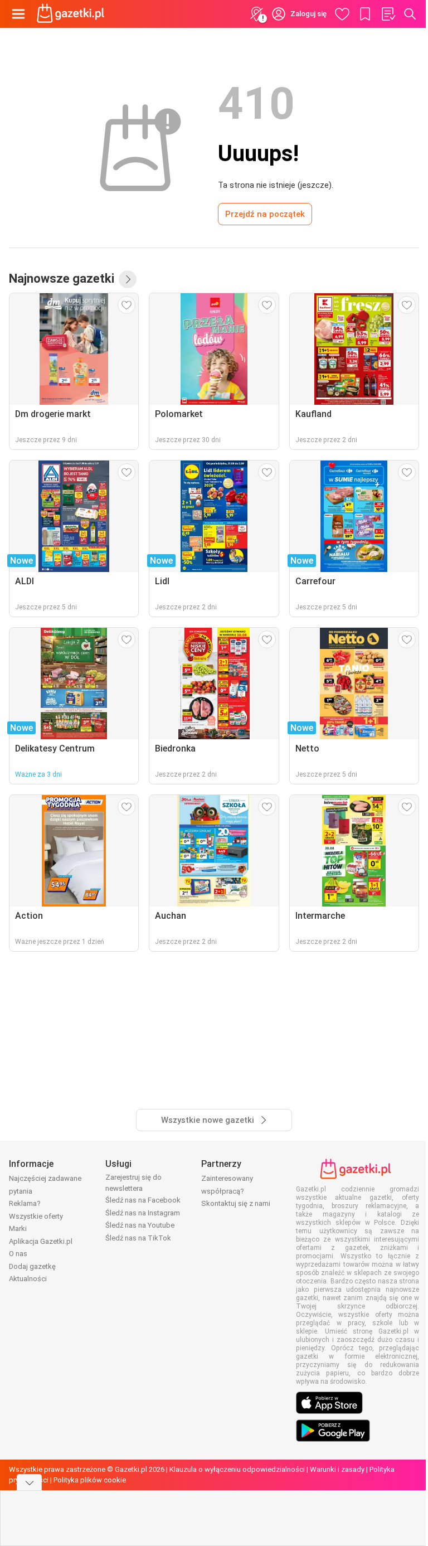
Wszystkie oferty (36, 1216)
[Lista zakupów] (388, 14)
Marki (18, 1228)
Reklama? (25, 1203)
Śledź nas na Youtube (139, 1225)
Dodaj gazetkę (32, 1266)
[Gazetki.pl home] (72, 14)
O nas (18, 1253)
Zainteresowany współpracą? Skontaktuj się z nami (235, 1191)
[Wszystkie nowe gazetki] (128, 279)
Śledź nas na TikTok (138, 1238)
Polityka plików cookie (90, 1480)
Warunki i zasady (337, 1469)
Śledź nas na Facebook (143, 1200)
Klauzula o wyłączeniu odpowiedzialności (237, 1469)
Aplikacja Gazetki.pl (40, 1241)
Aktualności (28, 1278)
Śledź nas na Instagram (142, 1213)
